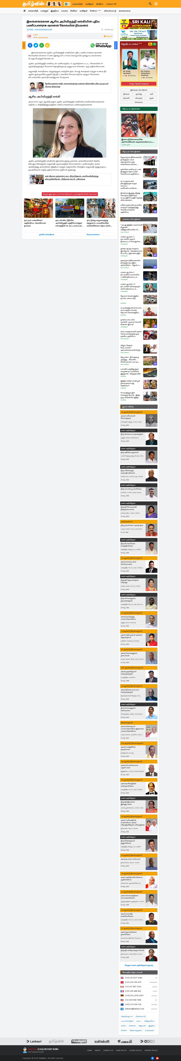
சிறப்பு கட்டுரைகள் (131, 109)
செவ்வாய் (139, 102)
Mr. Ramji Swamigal (127, 72)
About (97, 1050)
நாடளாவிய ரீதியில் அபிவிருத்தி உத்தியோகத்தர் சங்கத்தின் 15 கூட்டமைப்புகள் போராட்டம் (69, 223)
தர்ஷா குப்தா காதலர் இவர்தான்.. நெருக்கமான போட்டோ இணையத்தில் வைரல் (131, 251)
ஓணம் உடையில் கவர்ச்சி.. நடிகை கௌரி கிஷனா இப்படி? (131, 322)
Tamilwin (42, 1058)
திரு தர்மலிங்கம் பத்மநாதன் (132, 525)
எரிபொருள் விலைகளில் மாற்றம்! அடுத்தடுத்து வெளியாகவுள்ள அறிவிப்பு (131, 208)
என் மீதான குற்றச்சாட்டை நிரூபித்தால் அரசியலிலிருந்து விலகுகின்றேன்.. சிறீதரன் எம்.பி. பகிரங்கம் (72, 177)
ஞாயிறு (139, 94)
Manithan (123, 303)
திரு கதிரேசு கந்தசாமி (129, 452)
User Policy (121, 1050)
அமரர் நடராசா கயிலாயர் (130, 859)
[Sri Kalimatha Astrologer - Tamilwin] (139, 24)
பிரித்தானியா (149, 1021)
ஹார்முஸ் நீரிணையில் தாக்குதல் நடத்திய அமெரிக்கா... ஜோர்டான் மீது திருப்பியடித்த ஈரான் (131, 262)
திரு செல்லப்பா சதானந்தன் (132, 434)
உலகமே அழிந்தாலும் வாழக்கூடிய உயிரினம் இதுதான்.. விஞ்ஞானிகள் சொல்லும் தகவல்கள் (131, 371)
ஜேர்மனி (142, 1026)
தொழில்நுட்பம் (127, 1016)
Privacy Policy (151, 1050)
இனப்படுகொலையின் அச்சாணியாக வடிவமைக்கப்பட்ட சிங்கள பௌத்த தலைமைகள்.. (137, 140)
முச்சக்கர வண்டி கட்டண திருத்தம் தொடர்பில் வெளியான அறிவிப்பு (131, 171)
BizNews (95, 11)
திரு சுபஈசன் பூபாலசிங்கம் (131, 489)
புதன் (151, 98)
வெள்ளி (126, 98)
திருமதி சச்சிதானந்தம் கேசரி (132, 950)
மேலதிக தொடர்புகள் (132, 972)
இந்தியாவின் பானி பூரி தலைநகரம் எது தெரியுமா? (130, 383)
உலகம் (64, 11)
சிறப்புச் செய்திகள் (131, 151)
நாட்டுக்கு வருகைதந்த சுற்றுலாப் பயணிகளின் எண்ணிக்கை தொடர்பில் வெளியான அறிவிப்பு (99, 223)
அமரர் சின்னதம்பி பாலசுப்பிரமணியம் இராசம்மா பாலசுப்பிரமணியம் (132, 728)
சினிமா (99, 4)
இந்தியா (55, 11)
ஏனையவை (124, 11)
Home (89, 1050)
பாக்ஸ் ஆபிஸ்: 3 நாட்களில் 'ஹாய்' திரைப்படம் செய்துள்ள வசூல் (130, 239)
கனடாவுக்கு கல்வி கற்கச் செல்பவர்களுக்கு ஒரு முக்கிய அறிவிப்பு (131, 333)
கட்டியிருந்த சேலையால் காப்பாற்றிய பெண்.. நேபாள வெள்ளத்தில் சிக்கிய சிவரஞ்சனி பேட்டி (131, 310)
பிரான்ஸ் (132, 1026)
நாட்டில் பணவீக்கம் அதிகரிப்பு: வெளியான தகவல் (35, 223)
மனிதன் (89, 4)
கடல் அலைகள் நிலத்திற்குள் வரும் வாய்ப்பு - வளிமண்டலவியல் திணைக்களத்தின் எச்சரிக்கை (129, 184)
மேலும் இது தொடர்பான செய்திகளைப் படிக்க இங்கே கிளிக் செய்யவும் (70, 194)
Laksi (35, 35)
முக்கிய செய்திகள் (46, 234)
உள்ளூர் (44, 11)
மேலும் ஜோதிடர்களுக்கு (138, 84)
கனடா (138, 1021)
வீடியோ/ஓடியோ (136, 1030)
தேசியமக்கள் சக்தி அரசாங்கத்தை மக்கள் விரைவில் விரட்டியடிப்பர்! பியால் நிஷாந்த (76, 85)
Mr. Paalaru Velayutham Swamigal (145, 73)
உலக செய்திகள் (127, 1021)
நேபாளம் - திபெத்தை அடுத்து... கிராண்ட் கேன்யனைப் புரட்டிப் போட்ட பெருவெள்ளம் (130, 359)
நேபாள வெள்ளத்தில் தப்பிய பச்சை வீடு (130, 297)
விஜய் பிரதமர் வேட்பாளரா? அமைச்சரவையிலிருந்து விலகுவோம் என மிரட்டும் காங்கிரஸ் (131, 347)
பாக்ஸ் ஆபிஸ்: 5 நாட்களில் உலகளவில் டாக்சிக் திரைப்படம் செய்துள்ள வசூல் (130, 274)
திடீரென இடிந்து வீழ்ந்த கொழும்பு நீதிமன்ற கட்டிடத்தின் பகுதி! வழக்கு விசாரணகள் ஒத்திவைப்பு (131, 196)
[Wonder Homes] (139, 35)
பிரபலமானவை (93, 234)
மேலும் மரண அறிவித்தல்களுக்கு (139, 965)
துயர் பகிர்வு (127, 406)
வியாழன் (138, 98)
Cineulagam (124, 244)
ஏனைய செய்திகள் (131, 219)
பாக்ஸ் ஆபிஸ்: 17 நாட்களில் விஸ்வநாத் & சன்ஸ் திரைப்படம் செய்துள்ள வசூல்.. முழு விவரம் (131, 286)
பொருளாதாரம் (41, 37)
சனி (151, 94)
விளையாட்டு (110, 11)
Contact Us (108, 1050)
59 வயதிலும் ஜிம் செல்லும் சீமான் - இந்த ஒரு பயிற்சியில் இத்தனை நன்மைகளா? (131, 395)
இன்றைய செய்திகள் (138, 90)
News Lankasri (125, 232)
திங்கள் (126, 94)
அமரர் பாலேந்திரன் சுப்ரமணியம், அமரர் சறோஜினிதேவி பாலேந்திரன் (133, 822)
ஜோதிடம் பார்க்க (131, 44)
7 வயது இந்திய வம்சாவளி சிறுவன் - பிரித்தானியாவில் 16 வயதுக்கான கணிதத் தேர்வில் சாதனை (131, 227)
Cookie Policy (136, 1050)
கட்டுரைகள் (149, 1030)
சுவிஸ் (123, 1026)
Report (109, 36)
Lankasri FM (111, 4)
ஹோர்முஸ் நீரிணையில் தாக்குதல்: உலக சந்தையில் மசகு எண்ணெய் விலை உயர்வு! (131, 161)
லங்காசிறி (77, 4)
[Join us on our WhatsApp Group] (101, 45)
